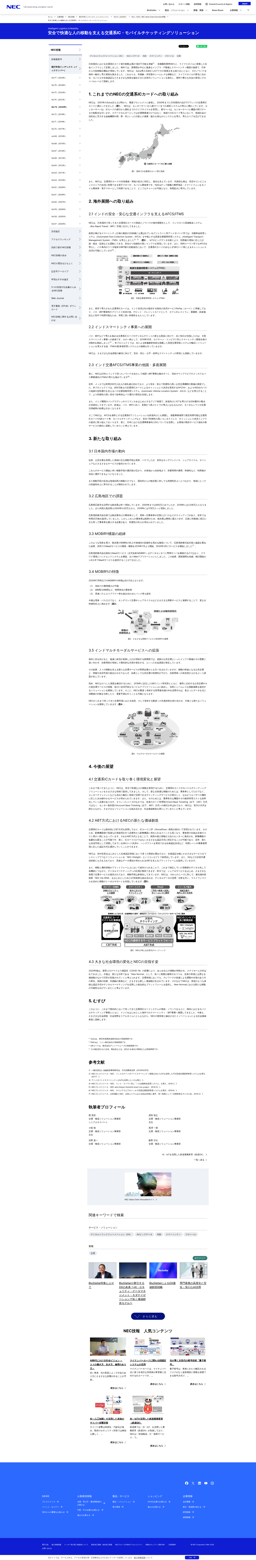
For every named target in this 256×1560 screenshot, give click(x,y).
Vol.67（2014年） (59, 151)
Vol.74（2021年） (58, 99)
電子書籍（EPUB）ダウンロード (63, 308)
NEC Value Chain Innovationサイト (139, 1199)
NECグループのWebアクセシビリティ (129, 1545)
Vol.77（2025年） (59, 78)
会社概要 (186, 1502)
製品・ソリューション (122, 1502)
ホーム (50, 17)
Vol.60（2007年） (59, 202)
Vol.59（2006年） (59, 209)
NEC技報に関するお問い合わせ (64, 318)
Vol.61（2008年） (59, 194)
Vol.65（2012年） (59, 165)
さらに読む (150, 1316)
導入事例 (116, 1507)
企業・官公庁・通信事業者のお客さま (89, 1503)
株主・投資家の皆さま (192, 1507)
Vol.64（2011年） (59, 173)
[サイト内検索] (248, 10)
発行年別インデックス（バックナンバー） (94, 17)
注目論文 (55, 231)
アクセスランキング (61, 239)
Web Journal (57, 298)
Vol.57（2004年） (59, 224)
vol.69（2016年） (59, 136)
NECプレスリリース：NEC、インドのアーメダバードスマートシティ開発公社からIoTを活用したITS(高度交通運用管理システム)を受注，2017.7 (149, 1075)
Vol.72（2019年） (59, 114)
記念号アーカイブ (59, 271)
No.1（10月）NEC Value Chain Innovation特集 (149, 17)
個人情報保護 (139, 1557)
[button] (153, 10)
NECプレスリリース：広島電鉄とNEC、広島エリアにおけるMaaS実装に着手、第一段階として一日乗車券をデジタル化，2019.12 (146, 1094)
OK (190, 1557)
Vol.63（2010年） (59, 180)
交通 (179, 56)
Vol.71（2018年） (58, 121)
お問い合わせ (47, 1548)
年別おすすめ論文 (59, 279)
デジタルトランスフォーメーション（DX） (106, 56)
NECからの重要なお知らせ (53, 1512)
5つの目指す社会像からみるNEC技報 (63, 289)
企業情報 (60, 17)
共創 (144, 56)
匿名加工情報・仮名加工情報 (101, 1545)
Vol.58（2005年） (59, 216)
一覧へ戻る (199, 1159)
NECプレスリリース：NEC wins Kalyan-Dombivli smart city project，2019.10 (124, 1087)
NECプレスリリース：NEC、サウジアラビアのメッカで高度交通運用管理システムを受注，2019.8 (132, 1090)
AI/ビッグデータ (133, 56)
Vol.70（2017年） (59, 129)
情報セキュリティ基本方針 (155, 1545)
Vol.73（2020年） (120, 17)
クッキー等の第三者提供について (76, 1545)
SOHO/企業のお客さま (157, 1502)
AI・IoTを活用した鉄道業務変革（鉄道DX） (183, 1154)
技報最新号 (56, 59)
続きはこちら (117, 1388)
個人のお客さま (83, 1515)
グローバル (169, 56)
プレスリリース (48, 1502)
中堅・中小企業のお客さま (88, 1510)
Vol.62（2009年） (59, 187)
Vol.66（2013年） (59, 158)
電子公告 (45, 1545)
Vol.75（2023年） (59, 92)
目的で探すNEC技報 (61, 247)
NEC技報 (71, 17)
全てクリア (200, 1258)
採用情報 (186, 1517)
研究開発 (186, 1512)
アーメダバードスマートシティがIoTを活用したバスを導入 (116, 1080)
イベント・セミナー (50, 1507)
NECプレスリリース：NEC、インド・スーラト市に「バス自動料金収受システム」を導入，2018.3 (132, 1083)
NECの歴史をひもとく (62, 263)
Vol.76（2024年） (59, 85)
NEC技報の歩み (59, 255)
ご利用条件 (172, 1545)
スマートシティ (156, 56)
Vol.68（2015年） (59, 143)
